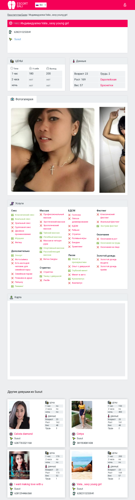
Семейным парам (23, 274)
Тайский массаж (51, 233)
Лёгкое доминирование (80, 220)
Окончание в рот (108, 239)
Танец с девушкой (52, 276)
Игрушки (19, 238)
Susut (17, 39)
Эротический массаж (54, 222)
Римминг (19, 286)
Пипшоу (19, 282)
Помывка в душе (23, 278)
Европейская (108, 79)
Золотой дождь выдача (108, 261)
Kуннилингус (78, 279)
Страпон (76, 234)
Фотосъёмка (21, 259)
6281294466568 (23, 493)
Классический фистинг (107, 216)
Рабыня (75, 230)
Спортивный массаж (53, 248)
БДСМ (75, 226)
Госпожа (76, 215)
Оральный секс (22, 223)
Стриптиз (48, 272)
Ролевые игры (79, 238)
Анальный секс (22, 219)
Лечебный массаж (52, 237)
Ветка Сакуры (50, 259)
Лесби (46, 280)
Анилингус (77, 283)
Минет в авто (79, 274)
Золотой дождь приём (108, 268)
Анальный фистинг (109, 222)
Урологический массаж (51, 227)
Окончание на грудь (110, 243)
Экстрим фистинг (109, 226)
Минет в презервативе (79, 260)
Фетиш (18, 242)
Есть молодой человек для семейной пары (22, 266)
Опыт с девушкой (81, 266)
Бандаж (76, 242)
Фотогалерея (24, 99)
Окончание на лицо (110, 247)
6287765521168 (23, 443)
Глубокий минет (80, 270)
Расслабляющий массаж (51, 253)
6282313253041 (22, 32)
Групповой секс (23, 227)
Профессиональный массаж (53, 216)
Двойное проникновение (23, 232)
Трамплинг (77, 246)
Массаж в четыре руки (52, 242)
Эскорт (18, 255)
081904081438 (85, 443)
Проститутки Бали (17, 15)
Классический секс (24, 215)
